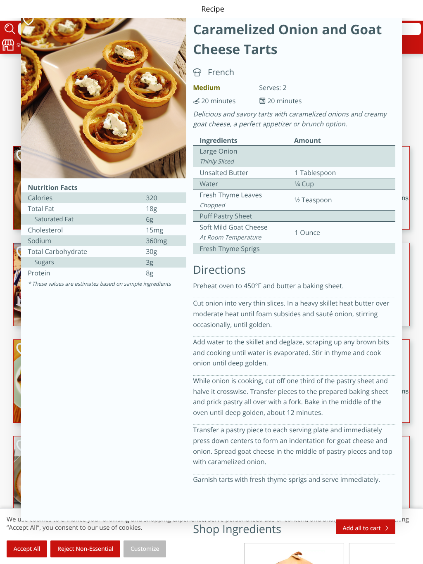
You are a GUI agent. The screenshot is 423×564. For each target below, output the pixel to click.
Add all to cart (362, 528)
